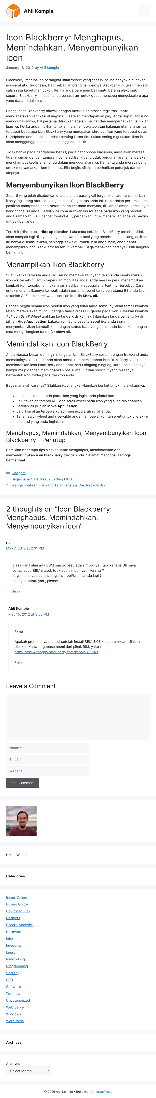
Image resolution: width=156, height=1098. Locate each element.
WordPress (15, 1021)
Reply (16, 591)
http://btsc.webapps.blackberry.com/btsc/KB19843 (56, 652)
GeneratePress (101, 1092)
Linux (10, 952)
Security (12, 973)
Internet (12, 939)
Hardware (14, 932)
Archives (13, 1064)
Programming (17, 966)
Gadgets (19, 473)
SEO (9, 980)
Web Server (15, 1007)
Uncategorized (18, 1000)
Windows (13, 1014)
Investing (13, 945)
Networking (15, 959)
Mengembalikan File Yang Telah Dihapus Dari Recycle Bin (58, 485)
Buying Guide (17, 904)
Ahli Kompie (39, 11)
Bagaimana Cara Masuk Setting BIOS (42, 479)
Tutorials (13, 994)
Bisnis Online (16, 897)
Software (13, 987)
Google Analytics (20, 925)
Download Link (18, 911)
